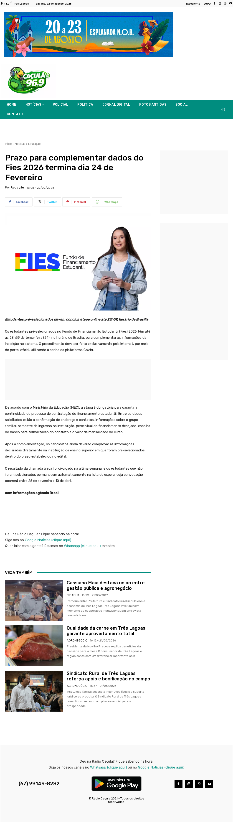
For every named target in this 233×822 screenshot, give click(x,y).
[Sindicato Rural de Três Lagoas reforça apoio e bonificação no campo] (34, 691)
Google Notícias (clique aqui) (161, 767)
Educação (34, 144)
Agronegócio (77, 640)
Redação (17, 187)
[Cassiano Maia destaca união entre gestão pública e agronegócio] (34, 600)
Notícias (20, 144)
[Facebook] (214, 3)
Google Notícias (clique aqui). (48, 540)
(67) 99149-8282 (39, 784)
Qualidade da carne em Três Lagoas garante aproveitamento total (106, 630)
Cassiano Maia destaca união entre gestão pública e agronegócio (106, 585)
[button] (223, 109)
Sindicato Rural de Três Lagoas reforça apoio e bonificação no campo (108, 676)
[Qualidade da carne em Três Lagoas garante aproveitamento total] (34, 645)
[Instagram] (220, 3)
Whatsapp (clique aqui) (82, 546)
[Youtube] (209, 784)
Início (8, 144)
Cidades (73, 595)
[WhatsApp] (225, 3)
